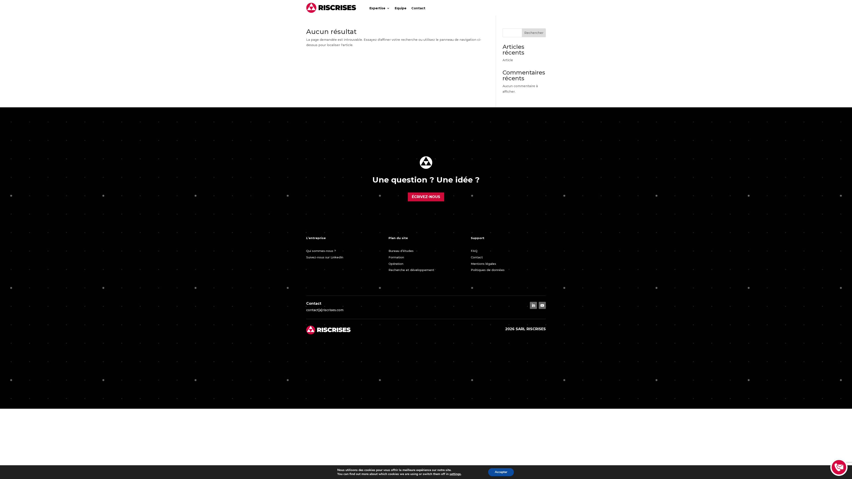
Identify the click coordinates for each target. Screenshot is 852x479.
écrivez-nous (426, 197)
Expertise (377, 8)
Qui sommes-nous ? (321, 251)
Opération (396, 263)
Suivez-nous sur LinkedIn (324, 257)
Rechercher (533, 33)
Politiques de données (488, 270)
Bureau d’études (401, 251)
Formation (396, 257)
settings (455, 474)
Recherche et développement (411, 270)
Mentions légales (483, 263)
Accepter (501, 472)
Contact (418, 8)
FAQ (474, 251)
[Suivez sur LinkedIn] (533, 305)
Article (508, 60)
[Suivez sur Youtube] (542, 305)
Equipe (400, 8)
